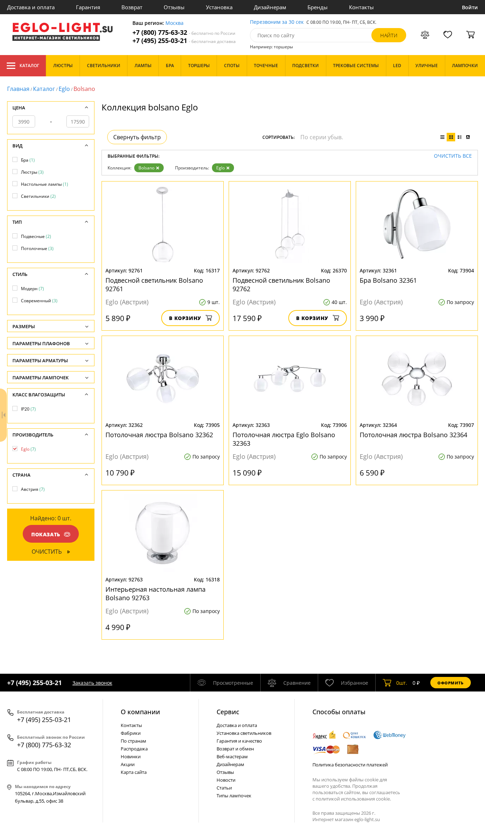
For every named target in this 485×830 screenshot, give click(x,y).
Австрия (33, 489)
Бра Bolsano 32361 (388, 280)
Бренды (317, 7)
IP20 (28, 409)
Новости (226, 780)
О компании (140, 711)
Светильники (38, 196)
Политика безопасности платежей (350, 764)
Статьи (224, 788)
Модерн (32, 289)
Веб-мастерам (232, 756)
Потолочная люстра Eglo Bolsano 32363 (284, 438)
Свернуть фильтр (137, 137)
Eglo (64, 89)
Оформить (450, 682)
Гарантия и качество (239, 741)
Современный (39, 301)
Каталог (29, 66)
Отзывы (174, 7)
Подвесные (36, 236)
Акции (128, 764)
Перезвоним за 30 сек (277, 22)
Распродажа (134, 748)
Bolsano (146, 168)
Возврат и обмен (235, 748)
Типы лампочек (234, 795)
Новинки (131, 756)
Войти (470, 7)
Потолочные (37, 248)
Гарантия (88, 7)
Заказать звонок (92, 682)
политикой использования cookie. (353, 799)
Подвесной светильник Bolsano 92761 (154, 284)
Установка (219, 7)
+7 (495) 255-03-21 (184, 41)
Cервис (228, 711)
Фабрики (131, 733)
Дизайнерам (270, 7)
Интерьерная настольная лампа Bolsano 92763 (155, 593)
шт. (401, 682)
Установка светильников (244, 733)
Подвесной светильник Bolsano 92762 (281, 284)
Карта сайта (134, 772)
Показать (45, 534)
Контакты (361, 7)
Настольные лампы (44, 184)
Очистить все (453, 156)
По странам (133, 741)
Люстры (32, 172)
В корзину (185, 318)
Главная (18, 89)
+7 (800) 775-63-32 (183, 32)
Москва (174, 23)
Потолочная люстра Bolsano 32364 (413, 434)
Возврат (131, 7)
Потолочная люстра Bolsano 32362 (159, 434)
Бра (28, 160)
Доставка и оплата (31, 7)
